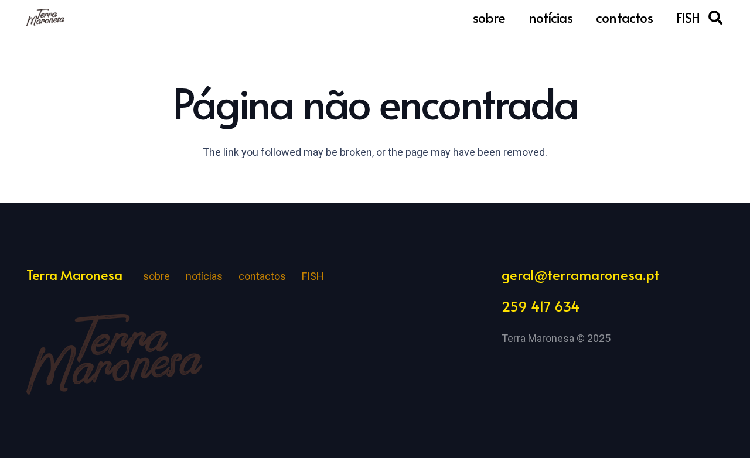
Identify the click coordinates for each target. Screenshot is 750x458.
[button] (715, 17)
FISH (313, 276)
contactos (262, 276)
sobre (156, 276)
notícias (204, 276)
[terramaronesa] (45, 17)
